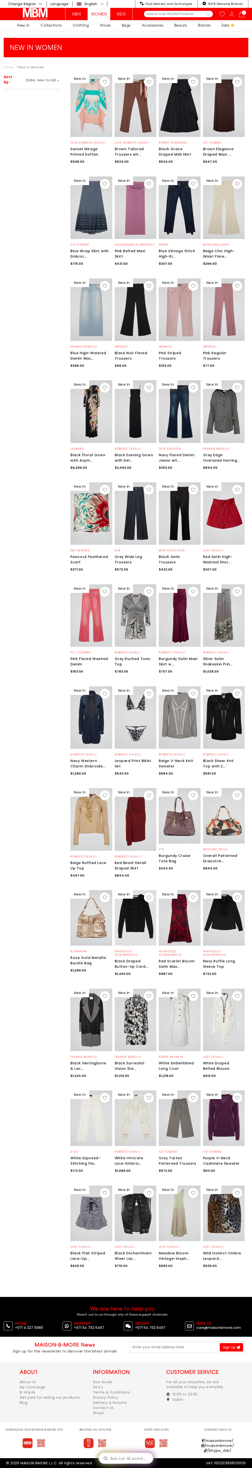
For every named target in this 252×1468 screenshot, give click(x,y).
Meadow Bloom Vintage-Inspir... (174, 1256)
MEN (76, 14)
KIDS (121, 14)
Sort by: (8, 79)
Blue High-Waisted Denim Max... (88, 356)
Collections (51, 25)
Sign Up (229, 1347)
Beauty (180, 25)
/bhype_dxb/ (219, 1450)
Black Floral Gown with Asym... (87, 458)
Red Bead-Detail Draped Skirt (130, 865)
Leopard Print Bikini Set (133, 763)
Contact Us (103, 1407)
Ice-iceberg (212, 143)
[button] (90, 3)
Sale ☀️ (228, 25)
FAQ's (98, 1387)
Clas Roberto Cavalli (88, 143)
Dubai (177, 1399)
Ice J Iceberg (80, 652)
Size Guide (102, 1382)
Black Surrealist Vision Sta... (130, 1066)
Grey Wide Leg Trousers (128, 559)
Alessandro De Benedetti (135, 245)
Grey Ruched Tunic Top (133, 661)
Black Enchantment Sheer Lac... (133, 1256)
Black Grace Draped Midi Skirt (175, 152)
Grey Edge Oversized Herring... (221, 458)
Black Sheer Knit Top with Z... (218, 763)
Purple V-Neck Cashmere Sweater (221, 1161)
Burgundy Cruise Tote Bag (174, 858)
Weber (164, 245)
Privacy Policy (105, 1397)
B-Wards (27, 1392)
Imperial (121, 347)
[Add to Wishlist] (105, 82)
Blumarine (78, 951)
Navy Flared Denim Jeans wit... (176, 458)
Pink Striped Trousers (170, 356)
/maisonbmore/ (219, 1440)
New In (23, 25)
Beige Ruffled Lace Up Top (88, 865)
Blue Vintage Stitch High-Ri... (177, 254)
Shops (98, 1412)
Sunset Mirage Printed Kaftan (84, 152)
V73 (161, 849)
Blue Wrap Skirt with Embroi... (89, 254)
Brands (204, 25)
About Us (28, 1382)
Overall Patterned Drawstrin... (220, 858)
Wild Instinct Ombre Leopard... (222, 1256)
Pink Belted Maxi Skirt (130, 254)
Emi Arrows (80, 550)
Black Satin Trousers (169, 559)
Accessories (152, 25)
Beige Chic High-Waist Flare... (219, 254)
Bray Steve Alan (172, 550)
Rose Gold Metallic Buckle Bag (88, 960)
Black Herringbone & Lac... (88, 1066)
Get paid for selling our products (50, 1397)
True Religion (170, 449)
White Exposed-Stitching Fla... (85, 1161)
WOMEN (99, 14)
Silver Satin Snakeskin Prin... (218, 661)
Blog (23, 1402)
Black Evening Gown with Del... (134, 458)
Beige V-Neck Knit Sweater (176, 763)
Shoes (105, 25)
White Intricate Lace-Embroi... (129, 1161)
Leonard (77, 449)
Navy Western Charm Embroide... (87, 763)
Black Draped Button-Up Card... (131, 964)
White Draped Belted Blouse (216, 1066)
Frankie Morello (83, 347)
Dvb (118, 550)
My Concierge (32, 1387)
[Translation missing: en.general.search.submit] (208, 14)
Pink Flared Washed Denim (89, 661)
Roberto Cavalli (128, 449)
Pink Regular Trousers (215, 356)
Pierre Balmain (171, 1057)
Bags (126, 25)
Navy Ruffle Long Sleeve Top (219, 964)
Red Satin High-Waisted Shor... (218, 559)
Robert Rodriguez (173, 143)
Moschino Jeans (216, 245)
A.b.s (74, 1152)
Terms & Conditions (111, 1392)
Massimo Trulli (215, 849)
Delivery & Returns (110, 1402)
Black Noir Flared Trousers (131, 356)
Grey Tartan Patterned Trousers (177, 1161)
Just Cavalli (213, 550)
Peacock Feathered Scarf (89, 559)
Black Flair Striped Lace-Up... (87, 1256)
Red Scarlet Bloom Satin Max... (176, 964)
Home (9, 67)
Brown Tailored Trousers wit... (129, 152)
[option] (91, 105)
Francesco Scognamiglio (126, 953)
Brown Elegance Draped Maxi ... (218, 152)
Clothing (81, 25)
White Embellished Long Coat (176, 1066)
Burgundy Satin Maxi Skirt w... (178, 661)
